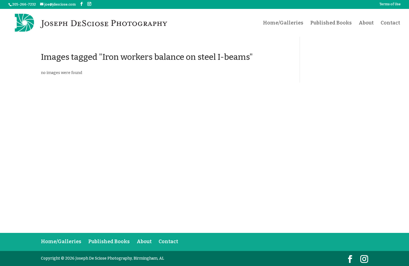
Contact (390, 23)
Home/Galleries (283, 23)
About (366, 23)
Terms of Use (390, 4)
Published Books (331, 23)
